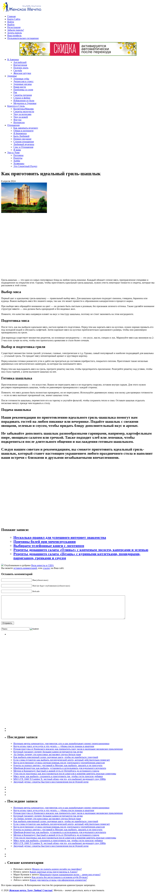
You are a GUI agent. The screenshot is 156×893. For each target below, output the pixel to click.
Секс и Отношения (23, 147)
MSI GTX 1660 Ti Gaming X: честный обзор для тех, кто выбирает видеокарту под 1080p (59, 779)
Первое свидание (22, 139)
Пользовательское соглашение (23, 38)
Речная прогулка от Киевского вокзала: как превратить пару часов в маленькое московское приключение (68, 749)
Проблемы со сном (23, 89)
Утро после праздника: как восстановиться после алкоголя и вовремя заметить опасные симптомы (64, 773)
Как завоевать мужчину (25, 128)
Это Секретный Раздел (25, 166)
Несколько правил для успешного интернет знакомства (59, 537)
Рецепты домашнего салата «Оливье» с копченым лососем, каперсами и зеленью (80, 550)
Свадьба (17, 70)
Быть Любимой (21, 136)
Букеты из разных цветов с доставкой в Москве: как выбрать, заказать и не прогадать (57, 765)
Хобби (16, 160)
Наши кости (19, 87)
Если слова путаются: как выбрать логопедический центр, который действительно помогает (61, 760)
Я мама (17, 150)
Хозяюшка (18, 163)
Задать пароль (14, 32)
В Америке (13, 59)
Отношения (13, 125)
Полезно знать (20, 67)
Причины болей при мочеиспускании (44, 542)
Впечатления (20, 65)
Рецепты (17, 158)
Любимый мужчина (23, 144)
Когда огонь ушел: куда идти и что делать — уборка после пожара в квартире (53, 746)
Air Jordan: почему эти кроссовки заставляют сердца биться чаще (47, 754)
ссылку (46, 568)
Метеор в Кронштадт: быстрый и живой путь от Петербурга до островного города (56, 771)
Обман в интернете (23, 130)
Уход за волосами (22, 114)
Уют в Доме (13, 152)
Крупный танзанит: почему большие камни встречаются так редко (48, 751)
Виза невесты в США (42, 565)
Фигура (17, 119)
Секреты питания (22, 95)
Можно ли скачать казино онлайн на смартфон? (57, 869)
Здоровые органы (22, 84)
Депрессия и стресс (23, 81)
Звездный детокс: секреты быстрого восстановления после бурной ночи (51, 782)
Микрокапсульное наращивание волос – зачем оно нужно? (70, 874)
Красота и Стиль (16, 106)
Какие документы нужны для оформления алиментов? (58, 880)
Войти (10, 22)
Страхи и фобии (21, 98)
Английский (20, 62)
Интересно (19, 122)
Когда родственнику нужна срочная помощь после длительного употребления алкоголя (59, 762)
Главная (11, 16)
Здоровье (12, 76)
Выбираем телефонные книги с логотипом (48, 546)
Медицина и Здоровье (24, 103)
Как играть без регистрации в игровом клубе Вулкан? (60, 877)
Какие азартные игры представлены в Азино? (54, 872)
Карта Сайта (13, 19)
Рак (15, 92)
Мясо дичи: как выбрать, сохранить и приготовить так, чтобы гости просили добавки (58, 776)
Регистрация (13, 27)
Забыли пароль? (15, 30)
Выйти (10, 24)
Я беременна (20, 133)
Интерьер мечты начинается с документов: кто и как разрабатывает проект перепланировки (61, 743)
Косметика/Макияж (23, 108)
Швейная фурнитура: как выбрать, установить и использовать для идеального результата (59, 768)
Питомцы (18, 155)
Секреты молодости (23, 111)
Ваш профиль (14, 35)
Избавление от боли (23, 100)
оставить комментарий (25, 568)
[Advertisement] (45, 245)
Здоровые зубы (21, 78)
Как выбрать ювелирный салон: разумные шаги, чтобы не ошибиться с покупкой (55, 757)
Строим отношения (23, 141)
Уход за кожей (20, 117)
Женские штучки (22, 73)
